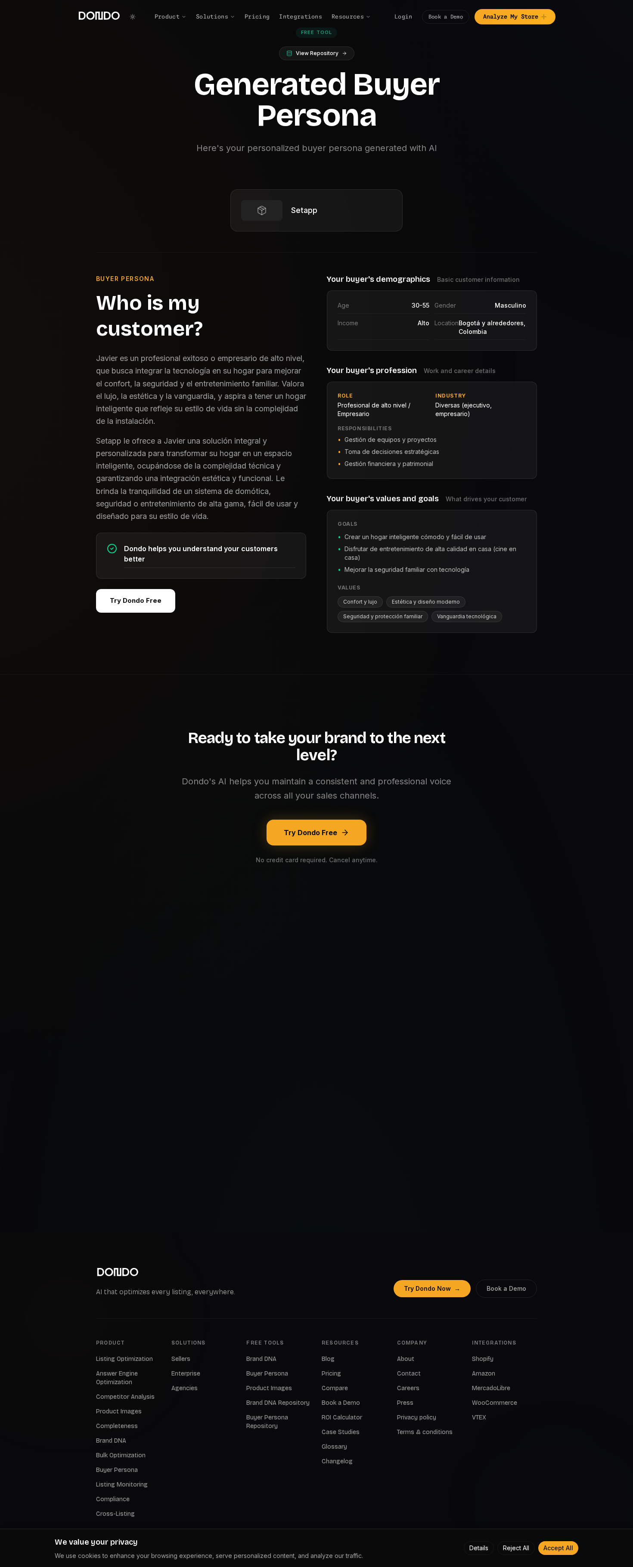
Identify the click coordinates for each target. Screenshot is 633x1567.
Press (405, 1403)
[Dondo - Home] (99, 16)
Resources (348, 16)
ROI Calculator (342, 1417)
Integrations (300, 16)
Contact (409, 1373)
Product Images (119, 1411)
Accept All (558, 1548)
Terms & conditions (425, 1432)
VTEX (479, 1417)
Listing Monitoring (122, 1484)
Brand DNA (111, 1440)
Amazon (483, 1373)
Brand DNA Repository (278, 1403)
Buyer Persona (117, 1470)
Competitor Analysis (125, 1396)
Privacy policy (416, 1417)
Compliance (113, 1499)
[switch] (132, 16)
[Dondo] (117, 1273)
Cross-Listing (115, 1514)
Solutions (212, 16)
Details (478, 1548)
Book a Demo (445, 16)
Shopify (482, 1359)
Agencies (184, 1388)
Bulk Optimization (121, 1455)
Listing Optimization (124, 1359)
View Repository (317, 53)
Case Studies (341, 1432)
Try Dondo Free (135, 600)
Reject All (516, 1548)
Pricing (257, 16)
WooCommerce (494, 1403)
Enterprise (185, 1373)
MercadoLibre (491, 1388)
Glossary (334, 1446)
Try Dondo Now (432, 1288)
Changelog (337, 1461)
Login (403, 16)
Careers (408, 1388)
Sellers (180, 1359)
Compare (335, 1388)
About (405, 1359)
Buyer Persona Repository (267, 1422)
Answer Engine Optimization (117, 1378)
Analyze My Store (510, 16)
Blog (328, 1359)
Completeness (117, 1426)
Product (167, 16)
